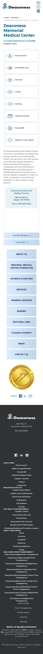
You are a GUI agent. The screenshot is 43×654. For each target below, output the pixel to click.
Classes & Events (21, 333)
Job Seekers (21, 503)
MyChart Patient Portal (21, 475)
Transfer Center (21, 511)
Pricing (22, 507)
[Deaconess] (19, 6)
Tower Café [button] (20, 242)
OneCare (23, 617)
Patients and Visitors (21, 490)
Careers (21, 482)
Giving (21, 550)
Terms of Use (23, 603)
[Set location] (38, 7)
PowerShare (21, 518)
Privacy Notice (23, 612)
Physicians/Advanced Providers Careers (21, 528)
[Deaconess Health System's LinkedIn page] (21, 455)
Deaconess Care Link (21, 515)
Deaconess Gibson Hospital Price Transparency (21, 559)
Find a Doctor (21, 465)
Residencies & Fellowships (21, 525)
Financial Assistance (21, 546)
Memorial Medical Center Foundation (21, 266)
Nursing (21, 311)
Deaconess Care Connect (21, 521)
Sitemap (23, 622)
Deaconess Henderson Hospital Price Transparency (21, 565)
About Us (21, 254)
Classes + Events (21, 479)
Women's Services (21, 300)
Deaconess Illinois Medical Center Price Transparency (21, 576)
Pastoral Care (21, 322)
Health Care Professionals (21, 493)
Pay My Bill (21, 472)
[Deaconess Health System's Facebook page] (16, 455)
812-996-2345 (24, 204)
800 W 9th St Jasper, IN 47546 (21, 198)
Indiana (15, 17)
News (21, 343)
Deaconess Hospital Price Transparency (21, 554)
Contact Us (21, 354)
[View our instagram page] (27, 455)
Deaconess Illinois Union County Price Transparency (21, 582)
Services (21, 289)
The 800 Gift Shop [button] (20, 235)
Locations (21, 540)
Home (6, 17)
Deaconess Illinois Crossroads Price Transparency (22, 570)
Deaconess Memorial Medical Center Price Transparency (21, 588)
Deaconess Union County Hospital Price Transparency (21, 594)
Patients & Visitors (21, 279)
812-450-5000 (21, 431)
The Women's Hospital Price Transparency (21, 599)
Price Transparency (23, 608)
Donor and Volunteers (21, 497)
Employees (21, 500)
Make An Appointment (21, 468)
